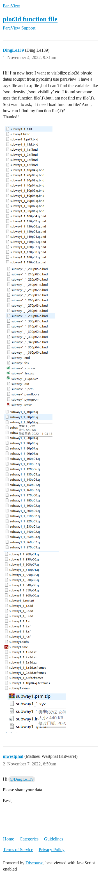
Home (8, 839)
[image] (27, 195)
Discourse (34, 862)
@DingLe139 (22, 779)
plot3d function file (30, 19)
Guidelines (53, 839)
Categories (29, 839)
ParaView (11, 5)
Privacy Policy (52, 849)
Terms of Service (18, 849)
